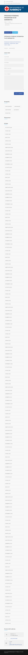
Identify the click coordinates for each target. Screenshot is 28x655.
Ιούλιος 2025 (7, 170)
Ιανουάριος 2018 (8, 460)
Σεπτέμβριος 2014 (8, 580)
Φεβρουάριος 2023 (9, 267)
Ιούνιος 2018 (7, 453)
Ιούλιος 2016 (7, 520)
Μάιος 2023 (7, 257)
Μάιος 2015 (7, 566)
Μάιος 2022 (7, 297)
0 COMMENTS (15, 32)
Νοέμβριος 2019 (8, 397)
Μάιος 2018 (7, 457)
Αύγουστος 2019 (8, 407)
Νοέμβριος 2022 (8, 277)
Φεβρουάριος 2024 (9, 227)
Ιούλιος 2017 (7, 480)
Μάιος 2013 (7, 616)
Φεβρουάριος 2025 (9, 187)
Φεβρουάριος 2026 (9, 147)
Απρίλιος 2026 (8, 140)
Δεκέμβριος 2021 (8, 313)
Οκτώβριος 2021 (8, 320)
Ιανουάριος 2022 (8, 310)
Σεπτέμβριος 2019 (8, 403)
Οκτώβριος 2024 (8, 200)
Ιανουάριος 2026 (8, 150)
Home (5, 22)
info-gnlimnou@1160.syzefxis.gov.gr (13, 3)
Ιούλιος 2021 (7, 330)
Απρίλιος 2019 (8, 420)
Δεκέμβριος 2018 (8, 433)
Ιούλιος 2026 (7, 130)
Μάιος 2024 (7, 217)
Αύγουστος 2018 (8, 447)
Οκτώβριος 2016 (8, 510)
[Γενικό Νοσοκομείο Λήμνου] (13, 8)
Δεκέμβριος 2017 (8, 463)
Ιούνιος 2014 (7, 590)
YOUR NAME (6, 56)
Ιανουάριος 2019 (8, 430)
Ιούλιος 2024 (7, 210)
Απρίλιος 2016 (8, 530)
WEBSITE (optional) (7, 68)
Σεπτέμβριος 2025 (8, 164)
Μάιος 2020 (7, 377)
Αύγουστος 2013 (8, 606)
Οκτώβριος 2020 (8, 360)
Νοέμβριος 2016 (8, 507)
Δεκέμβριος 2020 (8, 353)
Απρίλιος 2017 (8, 490)
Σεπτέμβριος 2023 (8, 244)
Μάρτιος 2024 (8, 224)
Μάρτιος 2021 (8, 343)
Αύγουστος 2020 (8, 367)
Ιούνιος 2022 (7, 294)
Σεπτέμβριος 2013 (8, 603)
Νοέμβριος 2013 (8, 596)
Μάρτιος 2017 (8, 493)
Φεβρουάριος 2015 (9, 570)
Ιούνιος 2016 (7, 523)
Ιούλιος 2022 (7, 290)
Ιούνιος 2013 (7, 613)
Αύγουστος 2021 (8, 327)
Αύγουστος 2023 (8, 247)
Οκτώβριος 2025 (8, 160)
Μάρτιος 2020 (8, 383)
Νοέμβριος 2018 (8, 437)
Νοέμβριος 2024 (8, 197)
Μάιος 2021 (7, 337)
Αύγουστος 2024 (8, 207)
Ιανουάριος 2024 (8, 230)
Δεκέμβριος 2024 (8, 194)
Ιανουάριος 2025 (8, 190)
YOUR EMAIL (6, 62)
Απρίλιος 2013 (8, 620)
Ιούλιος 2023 (7, 250)
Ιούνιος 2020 (7, 373)
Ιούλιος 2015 (7, 560)
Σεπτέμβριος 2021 (8, 323)
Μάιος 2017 (7, 487)
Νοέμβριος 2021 (8, 317)
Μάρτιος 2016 (8, 533)
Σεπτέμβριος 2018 (8, 443)
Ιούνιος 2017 (7, 483)
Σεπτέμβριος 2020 (8, 363)
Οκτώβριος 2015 (8, 550)
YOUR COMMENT (7, 74)
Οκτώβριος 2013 (8, 600)
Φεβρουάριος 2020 (9, 387)
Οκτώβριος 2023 (8, 240)
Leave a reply (7, 44)
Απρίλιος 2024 (8, 220)
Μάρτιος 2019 (8, 423)
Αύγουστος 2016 (8, 517)
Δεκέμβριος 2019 (8, 393)
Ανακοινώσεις (12, 48)
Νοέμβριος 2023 (8, 237)
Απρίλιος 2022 (8, 300)
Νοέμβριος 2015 (8, 546)
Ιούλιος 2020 (7, 370)
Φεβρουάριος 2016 (9, 536)
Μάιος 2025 (7, 177)
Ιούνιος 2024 (7, 214)
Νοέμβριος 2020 (8, 357)
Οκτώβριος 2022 (8, 280)
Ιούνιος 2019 (7, 413)
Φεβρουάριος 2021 (9, 347)
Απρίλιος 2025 (8, 180)
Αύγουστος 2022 (8, 287)
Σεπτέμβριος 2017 (8, 473)
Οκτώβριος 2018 (8, 440)
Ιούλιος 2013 (7, 610)
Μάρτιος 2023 (8, 264)
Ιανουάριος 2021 (8, 350)
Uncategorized (8, 106)
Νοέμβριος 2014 (8, 576)
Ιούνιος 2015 (7, 563)
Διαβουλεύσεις (8, 109)
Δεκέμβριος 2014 (8, 573)
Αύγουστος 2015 (8, 556)
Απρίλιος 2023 (8, 260)
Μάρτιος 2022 (8, 303)
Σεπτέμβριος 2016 (8, 513)
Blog (10, 22)
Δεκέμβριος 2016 (8, 503)
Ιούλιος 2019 (7, 410)
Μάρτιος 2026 (8, 144)
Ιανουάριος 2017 (8, 500)
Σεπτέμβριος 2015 (8, 553)
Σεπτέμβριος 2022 (8, 284)
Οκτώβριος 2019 (8, 400)
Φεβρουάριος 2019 (9, 427)
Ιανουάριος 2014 (8, 593)
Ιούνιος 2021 (7, 333)
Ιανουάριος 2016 (8, 540)
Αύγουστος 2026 (8, 127)
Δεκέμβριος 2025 (8, 154)
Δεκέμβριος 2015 (8, 543)
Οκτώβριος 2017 (8, 470)
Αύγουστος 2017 (8, 477)
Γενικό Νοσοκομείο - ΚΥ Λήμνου (13, 651)
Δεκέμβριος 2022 (8, 274)
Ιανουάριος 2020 (8, 390)
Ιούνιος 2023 (7, 254)
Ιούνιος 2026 (7, 134)
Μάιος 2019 (7, 417)
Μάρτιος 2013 (8, 623)
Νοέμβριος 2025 (8, 157)
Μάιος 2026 (7, 137)
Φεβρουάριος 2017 (9, 497)
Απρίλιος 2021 (8, 340)
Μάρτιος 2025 (8, 184)
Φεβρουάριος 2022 (9, 307)
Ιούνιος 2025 (7, 174)
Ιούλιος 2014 (7, 586)
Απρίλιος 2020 (8, 380)
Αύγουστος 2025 (8, 167)
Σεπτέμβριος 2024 (8, 204)
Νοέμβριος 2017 (8, 467)
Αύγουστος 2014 (8, 583)
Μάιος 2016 (7, 526)
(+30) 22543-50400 (9, 1)
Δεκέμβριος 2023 (8, 234)
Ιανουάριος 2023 (8, 270)
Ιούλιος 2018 (7, 450)
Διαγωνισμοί (16, 109)
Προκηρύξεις (7, 113)
